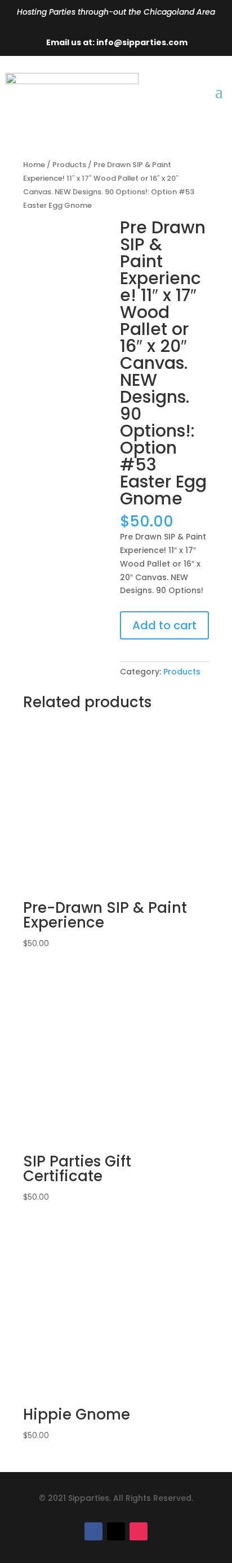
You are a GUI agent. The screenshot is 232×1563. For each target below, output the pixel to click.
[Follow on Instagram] (139, 1531)
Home (34, 164)
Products (69, 164)
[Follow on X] (116, 1531)
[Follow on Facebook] (93, 1531)
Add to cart (164, 625)
